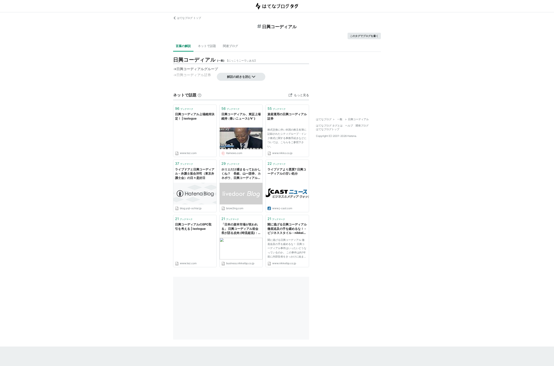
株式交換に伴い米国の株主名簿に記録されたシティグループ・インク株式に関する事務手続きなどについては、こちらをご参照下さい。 (286, 138)
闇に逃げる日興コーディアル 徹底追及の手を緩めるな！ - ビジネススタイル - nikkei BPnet (287, 228)
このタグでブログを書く (364, 35)
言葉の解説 (183, 46)
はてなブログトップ (327, 129)
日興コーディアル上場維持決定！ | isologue (194, 116)
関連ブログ (230, 46)
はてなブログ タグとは (329, 125)
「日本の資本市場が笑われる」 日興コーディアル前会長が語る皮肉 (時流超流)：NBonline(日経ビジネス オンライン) (239, 228)
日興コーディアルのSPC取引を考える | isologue (193, 226)
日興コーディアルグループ (197, 69)
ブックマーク (184, 108)
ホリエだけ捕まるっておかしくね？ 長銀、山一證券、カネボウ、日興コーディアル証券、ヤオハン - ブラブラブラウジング (241, 173)
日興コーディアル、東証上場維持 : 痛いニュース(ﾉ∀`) (241, 116)
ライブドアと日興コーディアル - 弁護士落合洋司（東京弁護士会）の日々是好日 (194, 173)
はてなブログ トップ (189, 17)
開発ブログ (362, 125)
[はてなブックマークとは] (199, 95)
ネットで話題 (207, 46)
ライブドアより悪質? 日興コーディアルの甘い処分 (286, 171)
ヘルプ (349, 125)
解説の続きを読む (239, 76)
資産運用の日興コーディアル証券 (287, 116)
